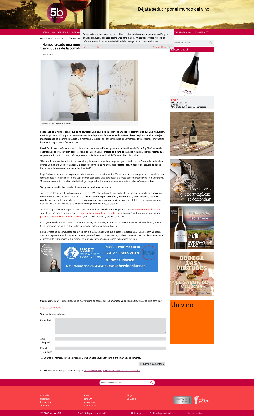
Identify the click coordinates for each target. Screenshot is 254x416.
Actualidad (48, 32)
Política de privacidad (160, 413)
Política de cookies (92, 47)
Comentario (46, 320)
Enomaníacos (202, 32)
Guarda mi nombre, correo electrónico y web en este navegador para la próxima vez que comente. (92, 357)
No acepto (166, 47)
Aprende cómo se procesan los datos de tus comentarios (112, 370)
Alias (42, 338)
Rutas (86, 395)
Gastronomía (90, 405)
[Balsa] (192, 74)
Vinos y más (89, 402)
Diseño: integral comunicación (92, 413)
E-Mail (43, 348)
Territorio (44, 405)
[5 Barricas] (56, 13)
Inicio (42, 38)
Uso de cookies (194, 413)
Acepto (156, 47)
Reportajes (64, 32)
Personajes (78, 32)
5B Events (131, 398)
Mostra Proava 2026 (181, 32)
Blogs (129, 395)
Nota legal (136, 413)
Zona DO (88, 398)
